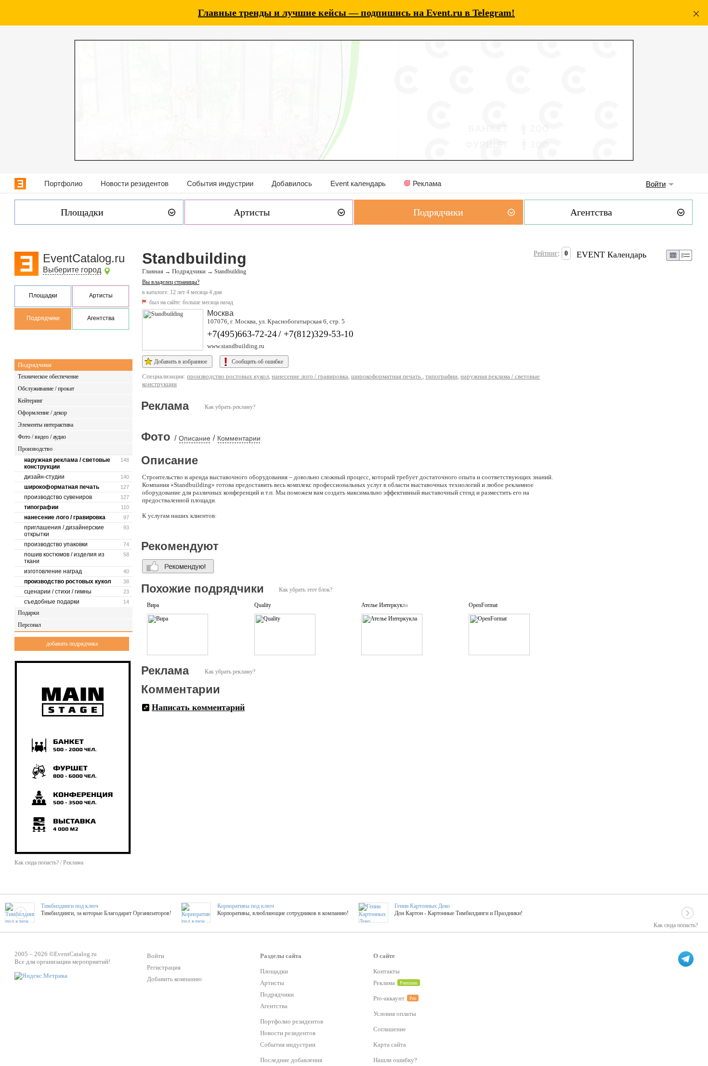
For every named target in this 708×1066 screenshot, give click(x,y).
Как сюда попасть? (676, 925)
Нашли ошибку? (395, 1060)
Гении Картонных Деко (422, 906)
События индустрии (220, 183)
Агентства (101, 318)
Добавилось (292, 183)
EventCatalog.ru (84, 258)
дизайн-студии (44, 476)
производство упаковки (56, 544)
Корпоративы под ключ (245, 906)
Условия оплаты (394, 1013)
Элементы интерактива (45, 424)
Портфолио (63, 183)
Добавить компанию (174, 979)
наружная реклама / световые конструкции (67, 463)
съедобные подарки (51, 601)
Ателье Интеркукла (384, 605)
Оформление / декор (42, 412)
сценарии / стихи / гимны (58, 591)
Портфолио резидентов (291, 1021)
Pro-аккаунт (389, 998)
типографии (41, 507)
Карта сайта (389, 1044)
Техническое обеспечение (48, 376)
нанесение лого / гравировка (64, 517)
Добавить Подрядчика (72, 643)
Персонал (29, 624)
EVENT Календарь (611, 254)
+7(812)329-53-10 (319, 334)
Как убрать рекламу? (230, 407)
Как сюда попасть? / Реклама (48, 862)
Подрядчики (43, 318)
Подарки (28, 612)
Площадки (43, 295)
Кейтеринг (30, 400)
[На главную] (20, 183)
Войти (656, 184)
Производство (35, 448)
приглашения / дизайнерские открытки (64, 531)
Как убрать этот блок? (305, 589)
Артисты (101, 295)
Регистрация (164, 967)
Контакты (386, 971)
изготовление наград (53, 571)
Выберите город (72, 270)
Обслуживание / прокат (46, 388)
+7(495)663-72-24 (242, 334)
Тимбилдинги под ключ (69, 906)
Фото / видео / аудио (42, 436)
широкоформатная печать (61, 487)
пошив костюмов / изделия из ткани (64, 558)
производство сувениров (58, 497)
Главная (152, 271)
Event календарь (358, 183)
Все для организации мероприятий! (62, 961)
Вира (153, 605)
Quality (262, 605)
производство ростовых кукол (67, 581)
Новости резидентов (135, 183)
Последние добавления (291, 1060)
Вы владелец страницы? (170, 282)
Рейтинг (546, 253)
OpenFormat (483, 605)
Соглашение (389, 1029)
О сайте (384, 955)
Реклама (427, 183)
